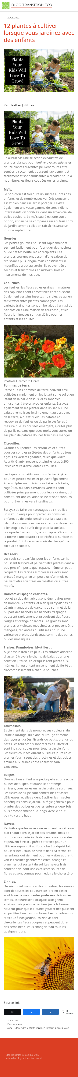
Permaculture (14, 1024)
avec (9, 1028)
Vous (66, 1028)
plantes (59, 1028)
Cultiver (17, 1028)
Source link (12, 1003)
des (24, 1028)
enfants (31, 1028)
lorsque (50, 1028)
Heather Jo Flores (21, 105)
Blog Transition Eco (31, 5)
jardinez (40, 1028)
